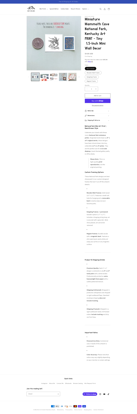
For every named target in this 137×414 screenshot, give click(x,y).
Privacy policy (69, 409)
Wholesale (68, 383)
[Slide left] (29, 77)
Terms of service (78, 409)
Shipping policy (88, 409)
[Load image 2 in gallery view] (44, 77)
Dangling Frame (92, 77)
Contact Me (60, 383)
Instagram (44, 383)
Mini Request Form (90, 383)
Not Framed (90, 68)
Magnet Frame (91, 81)
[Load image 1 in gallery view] (35, 77)
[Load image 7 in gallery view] (63, 77)
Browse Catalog (78, 383)
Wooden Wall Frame (93, 73)
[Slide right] (79, 77)
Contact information (98, 409)
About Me (52, 383)
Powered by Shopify (50, 409)
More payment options (97, 105)
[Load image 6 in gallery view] (54, 77)
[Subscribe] (58, 394)
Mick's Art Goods (41, 409)
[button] (43, 9)
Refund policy (60, 409)
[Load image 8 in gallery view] (72, 77)
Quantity (87, 85)
